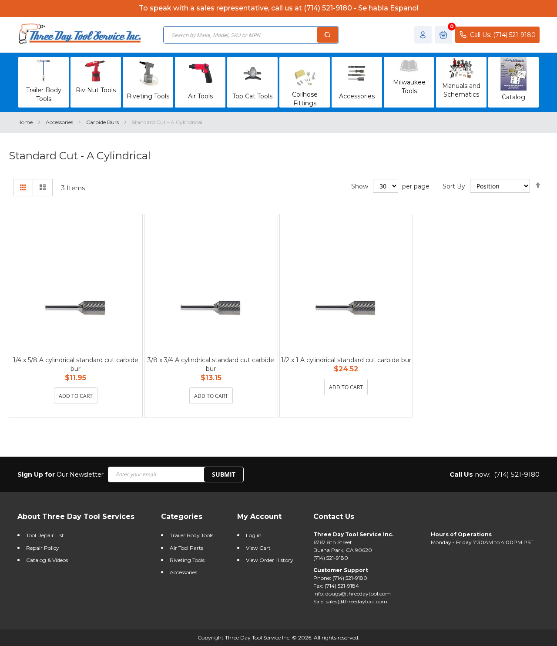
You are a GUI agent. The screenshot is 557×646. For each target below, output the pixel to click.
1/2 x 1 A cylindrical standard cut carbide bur (346, 360)
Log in (254, 535)
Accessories (60, 122)
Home (25, 122)
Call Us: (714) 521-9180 (503, 35)
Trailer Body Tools (191, 535)
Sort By (454, 186)
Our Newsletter (60, 474)
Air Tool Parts (186, 548)
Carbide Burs (103, 122)
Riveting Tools (187, 560)
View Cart (258, 548)
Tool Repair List (45, 535)
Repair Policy (42, 548)
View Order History (269, 560)
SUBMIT (223, 474)
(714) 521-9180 (517, 474)
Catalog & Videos (47, 560)
